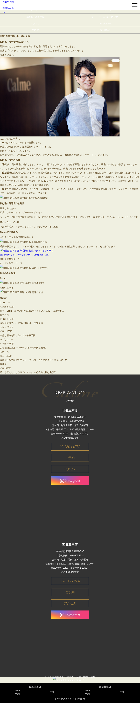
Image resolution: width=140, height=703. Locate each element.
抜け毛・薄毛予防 (35, 16)
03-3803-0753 (70, 446)
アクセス (70, 469)
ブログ (35, 30)
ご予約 (70, 458)
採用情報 (105, 30)
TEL (52, 692)
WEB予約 (17, 692)
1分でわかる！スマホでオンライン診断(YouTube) (24, 254)
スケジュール (105, 23)
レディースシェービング (105, 16)
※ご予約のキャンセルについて (70, 699)
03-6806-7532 (70, 581)
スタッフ (35, 23)
